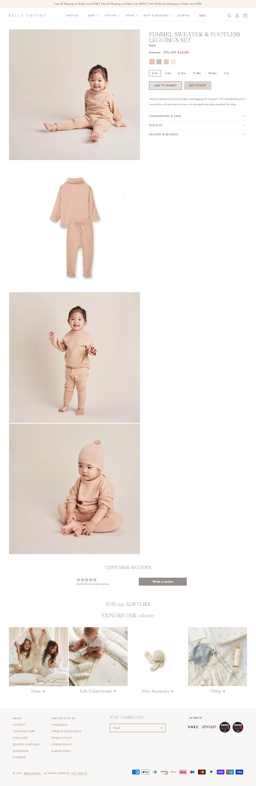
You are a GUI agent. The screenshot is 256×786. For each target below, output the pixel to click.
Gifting (110, 15)
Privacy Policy (62, 738)
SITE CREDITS (79, 773)
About (17, 718)
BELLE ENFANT (32, 773)
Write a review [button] (163, 581)
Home (130, 15)
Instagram (21, 751)
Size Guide (20, 738)
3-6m (168, 73)
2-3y (226, 73)
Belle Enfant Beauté (96, 691)
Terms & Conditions (66, 731)
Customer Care (24, 731)
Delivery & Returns (26, 744)
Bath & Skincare (156, 15)
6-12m (182, 73)
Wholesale (59, 725)
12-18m (197, 73)
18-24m (212, 73)
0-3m (155, 73)
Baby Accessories (155, 691)
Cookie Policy (62, 744)
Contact (19, 725)
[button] (92, 15)
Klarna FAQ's (61, 751)
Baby (91, 15)
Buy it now (197, 85)
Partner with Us (63, 718)
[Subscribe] (161, 728)
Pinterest (19, 757)
